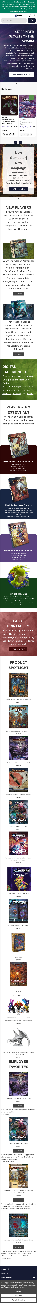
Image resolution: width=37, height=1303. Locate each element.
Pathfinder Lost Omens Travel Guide (18, 516)
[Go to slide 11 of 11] (15, 142)
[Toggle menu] (2, 15)
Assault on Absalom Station (26, 123)
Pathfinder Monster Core (18, 470)
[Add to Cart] (3, 134)
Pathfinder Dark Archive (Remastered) (18, 699)
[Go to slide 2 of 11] (20, 142)
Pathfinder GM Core (18, 468)
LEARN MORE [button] (18, 649)
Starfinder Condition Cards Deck (18, 893)
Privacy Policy (21, 1287)
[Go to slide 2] (18, 83)
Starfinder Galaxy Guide (18, 553)
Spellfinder (18, 957)
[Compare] (10, 134)
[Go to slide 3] (20, 83)
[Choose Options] (21, 134)
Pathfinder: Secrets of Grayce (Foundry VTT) (18, 596)
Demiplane (8, 379)
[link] (10, 126)
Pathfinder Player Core (18, 464)
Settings (18, 1291)
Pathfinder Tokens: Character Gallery (18, 601)
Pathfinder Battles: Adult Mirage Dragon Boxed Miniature (8, 121)
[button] (21, 74)
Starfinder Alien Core (18, 559)
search (32, 20)
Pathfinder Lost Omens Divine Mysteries (18, 510)
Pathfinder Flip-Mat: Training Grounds (18, 794)
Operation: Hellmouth (18, 989)
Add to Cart (18, 293)
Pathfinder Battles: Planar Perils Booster (18, 1020)
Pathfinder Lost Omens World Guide (18, 508)
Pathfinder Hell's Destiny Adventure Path (18, 731)
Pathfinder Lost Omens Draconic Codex (18, 763)
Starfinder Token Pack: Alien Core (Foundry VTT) (18, 598)
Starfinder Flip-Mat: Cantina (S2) (18, 925)
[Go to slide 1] (16, 83)
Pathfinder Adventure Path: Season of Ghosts (18, 1240)
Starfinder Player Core (18, 555)
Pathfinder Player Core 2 (18, 466)
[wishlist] (13, 134)
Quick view (7, 134)
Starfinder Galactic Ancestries (18, 826)
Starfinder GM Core (18, 557)
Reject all (18, 1296)
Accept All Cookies (18, 1300)
